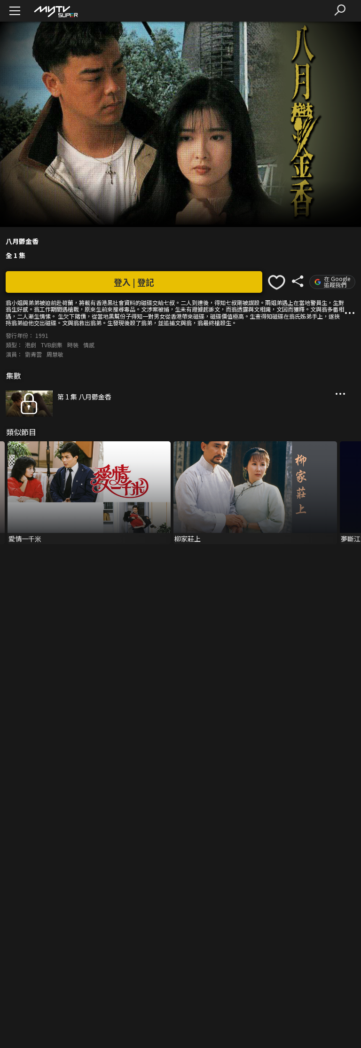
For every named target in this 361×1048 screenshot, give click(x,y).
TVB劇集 (52, 345)
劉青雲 (33, 354)
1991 (41, 335)
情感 (88, 345)
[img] (55, 11)
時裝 (72, 345)
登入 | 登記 (134, 282)
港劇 (30, 345)
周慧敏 (55, 354)
